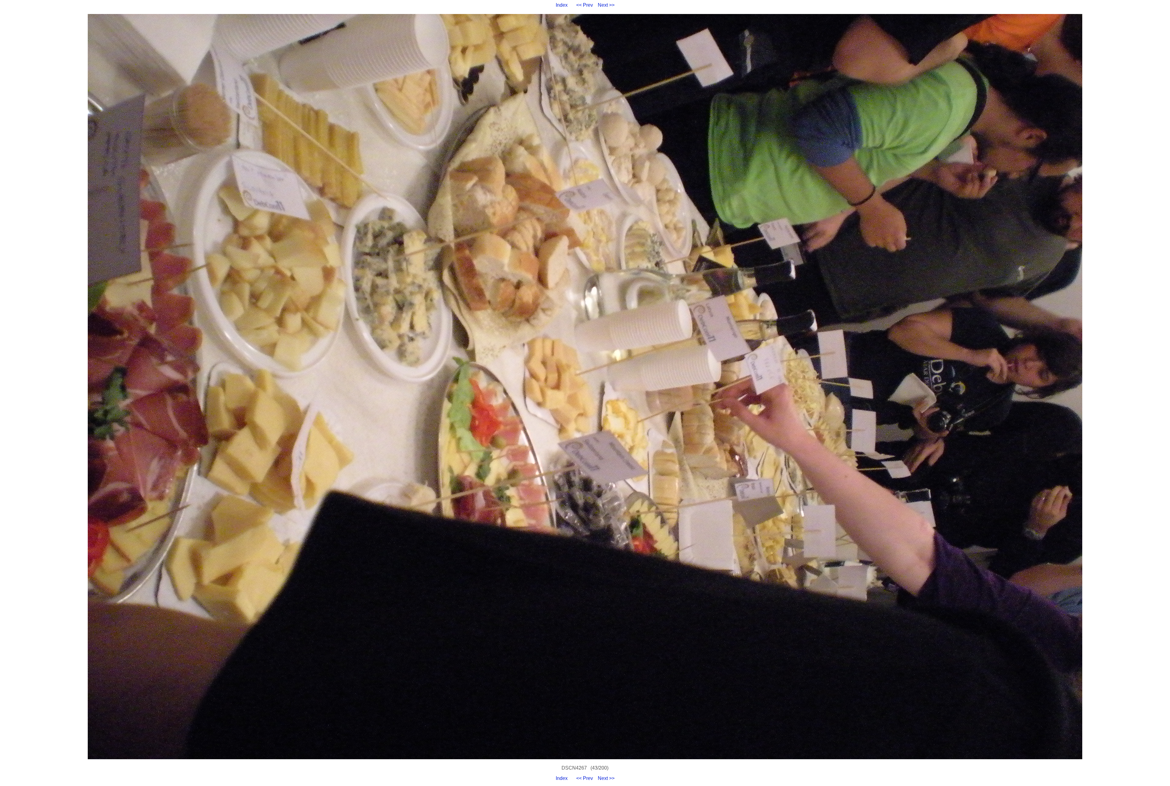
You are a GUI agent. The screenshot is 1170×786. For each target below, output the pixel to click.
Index (562, 5)
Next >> (606, 5)
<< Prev (584, 5)
